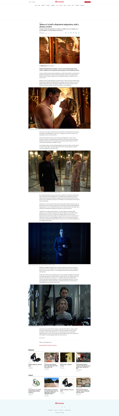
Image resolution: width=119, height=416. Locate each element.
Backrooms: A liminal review (66, 365)
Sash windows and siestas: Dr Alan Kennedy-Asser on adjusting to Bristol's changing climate (51, 391)
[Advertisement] (59, 13)
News (39, 5)
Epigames (77, 5)
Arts (57, 5)
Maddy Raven (41, 32)
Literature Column (79, 388)
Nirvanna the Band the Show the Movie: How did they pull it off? (51, 366)
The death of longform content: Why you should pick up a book (82, 391)
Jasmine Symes (78, 393)
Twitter (49, 345)
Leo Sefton (30, 367)
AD (63, 412)
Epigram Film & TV (43, 345)
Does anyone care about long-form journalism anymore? (34, 391)
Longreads (82, 5)
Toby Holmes (46, 368)
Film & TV (61, 5)
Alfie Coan (62, 367)
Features (48, 5)
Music (65, 5)
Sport (73, 5)
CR (61, 412)
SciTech (69, 5)
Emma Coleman (31, 393)
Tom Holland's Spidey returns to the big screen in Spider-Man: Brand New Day (83, 366)
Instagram (54, 345)
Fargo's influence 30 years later (35, 365)
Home (36, 5)
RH (62, 412)
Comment (43, 5)
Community (53, 5)
